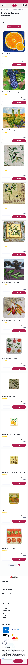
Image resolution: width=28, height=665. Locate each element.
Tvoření (7, 9)
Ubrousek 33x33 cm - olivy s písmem (11, 320)
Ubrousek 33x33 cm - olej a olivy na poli (12, 130)
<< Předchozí (11, 565)
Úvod (2, 9)
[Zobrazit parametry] (14, 26)
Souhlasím (18, 661)
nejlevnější (4, 22)
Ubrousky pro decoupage (17, 9)
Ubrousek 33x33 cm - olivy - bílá (10, 168)
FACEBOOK (4, 584)
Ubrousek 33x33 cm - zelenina (9, 358)
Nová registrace (24, 1)
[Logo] (14, 5)
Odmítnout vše (7, 661)
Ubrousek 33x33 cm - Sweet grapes (11, 92)
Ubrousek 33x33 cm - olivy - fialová (11, 282)
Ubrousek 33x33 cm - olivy (8, 396)
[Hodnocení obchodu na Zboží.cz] (14, 577)
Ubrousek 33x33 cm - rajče (9, 548)
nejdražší (12, 22)
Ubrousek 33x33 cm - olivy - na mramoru (12, 206)
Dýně (3, 510)
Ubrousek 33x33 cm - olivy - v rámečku (12, 244)
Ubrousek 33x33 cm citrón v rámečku (11, 434)
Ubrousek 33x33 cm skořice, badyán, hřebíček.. (14, 472)
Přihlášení (17, 1)
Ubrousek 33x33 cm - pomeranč (10, 54)
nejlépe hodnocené (21, 22)
